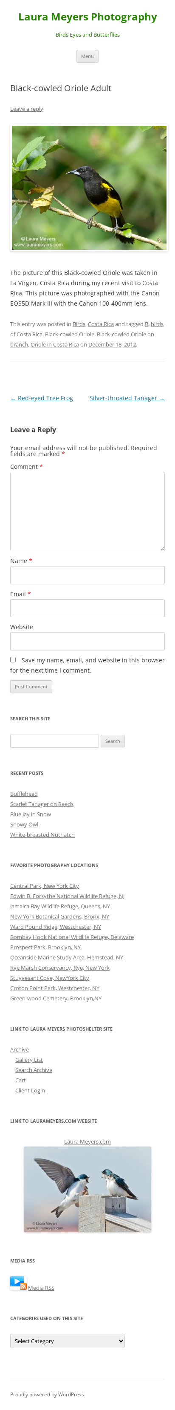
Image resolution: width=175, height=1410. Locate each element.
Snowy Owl (24, 824)
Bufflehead (24, 793)
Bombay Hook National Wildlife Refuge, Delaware (72, 937)
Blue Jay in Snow (30, 814)
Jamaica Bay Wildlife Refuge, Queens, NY (60, 906)
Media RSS (41, 1288)
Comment (26, 466)
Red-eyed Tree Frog (41, 398)
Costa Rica (101, 324)
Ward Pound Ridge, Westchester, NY (55, 926)
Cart (20, 1080)
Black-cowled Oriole (69, 334)
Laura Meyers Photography (87, 16)
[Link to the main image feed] (18, 1288)
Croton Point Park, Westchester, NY (54, 988)
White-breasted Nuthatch (42, 834)
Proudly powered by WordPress (47, 1394)
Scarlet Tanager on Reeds (41, 804)
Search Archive (33, 1070)
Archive (19, 1049)
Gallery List (29, 1059)
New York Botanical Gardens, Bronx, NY (59, 916)
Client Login (30, 1090)
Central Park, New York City (44, 886)
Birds (79, 324)
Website (21, 627)
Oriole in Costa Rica (55, 344)
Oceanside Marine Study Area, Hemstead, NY (66, 957)
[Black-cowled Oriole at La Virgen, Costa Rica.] (87, 187)
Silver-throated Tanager (127, 398)
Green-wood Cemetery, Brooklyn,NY (56, 998)
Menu (87, 56)
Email (20, 594)
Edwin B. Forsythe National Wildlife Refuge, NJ (67, 896)
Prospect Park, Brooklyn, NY (45, 947)
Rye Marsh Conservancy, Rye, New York (60, 967)
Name (21, 561)
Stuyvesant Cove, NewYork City (49, 978)
